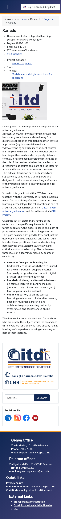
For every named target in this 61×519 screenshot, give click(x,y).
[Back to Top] (56, 513)
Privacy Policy (14, 483)
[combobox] (19, 397)
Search (43, 397)
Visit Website (14, 54)
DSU (16, 509)
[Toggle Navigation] (4, 7)
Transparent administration (29, 501)
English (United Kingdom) (41, 7)
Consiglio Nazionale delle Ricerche (33, 505)
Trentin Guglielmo (22, 63)
